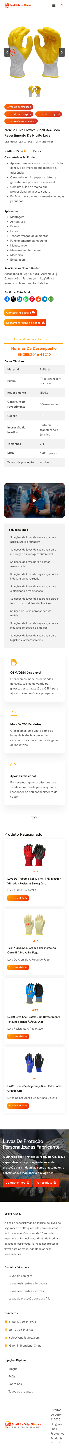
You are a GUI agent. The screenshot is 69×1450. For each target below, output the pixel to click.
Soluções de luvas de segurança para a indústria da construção (34, 576)
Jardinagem (30, 278)
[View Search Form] (62, 5)
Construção (12, 278)
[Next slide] (62, 52)
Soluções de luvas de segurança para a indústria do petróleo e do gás (34, 625)
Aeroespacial (13, 274)
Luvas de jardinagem (19, 114)
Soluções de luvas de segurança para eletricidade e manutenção (33, 589)
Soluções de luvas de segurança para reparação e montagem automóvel (33, 552)
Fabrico (43, 283)
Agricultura (31, 274)
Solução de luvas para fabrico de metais (30, 613)
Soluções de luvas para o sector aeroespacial (30, 564)
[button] (34, 91)
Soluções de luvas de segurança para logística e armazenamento (33, 638)
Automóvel (48, 274)
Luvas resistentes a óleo (21, 121)
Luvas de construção (19, 106)
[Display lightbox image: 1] (34, 52)
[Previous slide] (7, 52)
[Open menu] (53, 5)
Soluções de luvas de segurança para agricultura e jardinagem (33, 539)
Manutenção (27, 283)
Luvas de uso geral (49, 114)
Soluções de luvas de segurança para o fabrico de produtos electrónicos (34, 601)
